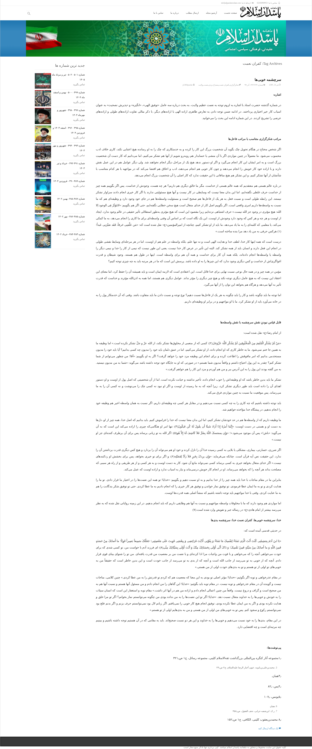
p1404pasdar (188, 85)
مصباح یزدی (213, 85)
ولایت (200, 85)
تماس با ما (158, 13)
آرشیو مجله (211, 13)
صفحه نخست (230, 13)
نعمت (206, 85)
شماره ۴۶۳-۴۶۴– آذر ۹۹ (254, 85)
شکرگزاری (234, 85)
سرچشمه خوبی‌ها (268, 80)
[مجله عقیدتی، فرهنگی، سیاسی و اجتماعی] (263, 12)
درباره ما (174, 13)
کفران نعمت (224, 85)
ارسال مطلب (192, 13)
